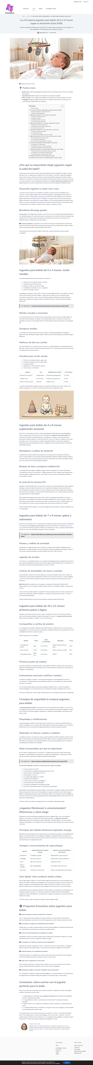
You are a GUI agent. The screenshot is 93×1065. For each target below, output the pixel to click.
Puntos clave (35, 108)
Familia (40, 8)
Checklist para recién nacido (39, 121)
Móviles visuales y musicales (38, 116)
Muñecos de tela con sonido (38, 119)
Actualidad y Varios (51, 8)
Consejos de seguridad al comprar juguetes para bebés (43, 142)
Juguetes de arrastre (37, 133)
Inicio (57, 1045)
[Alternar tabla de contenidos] (61, 106)
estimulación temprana (37, 196)
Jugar (33, 8)
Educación (26, 8)
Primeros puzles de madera (38, 139)
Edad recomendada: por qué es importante (42, 147)
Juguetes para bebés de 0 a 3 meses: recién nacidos (43, 115)
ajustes (58, 1063)
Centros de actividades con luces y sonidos (42, 134)
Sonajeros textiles (36, 118)
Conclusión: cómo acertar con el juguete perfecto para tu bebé (46, 157)
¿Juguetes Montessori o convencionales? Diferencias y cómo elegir (46, 149)
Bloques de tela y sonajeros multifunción (41, 126)
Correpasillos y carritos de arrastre (40, 137)
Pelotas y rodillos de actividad (39, 131)
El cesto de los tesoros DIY (38, 128)
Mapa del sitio (78, 1053)
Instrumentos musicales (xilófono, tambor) (42, 141)
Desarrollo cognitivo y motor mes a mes (41, 111)
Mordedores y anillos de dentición (39, 124)
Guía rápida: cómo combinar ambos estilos (42, 154)
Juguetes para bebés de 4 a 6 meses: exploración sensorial (44, 123)
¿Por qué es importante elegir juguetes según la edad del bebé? (46, 110)
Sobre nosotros (78, 1)
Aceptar (67, 1062)
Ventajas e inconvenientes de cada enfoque (42, 152)
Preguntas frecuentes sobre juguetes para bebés (42, 155)
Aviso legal (77, 1049)
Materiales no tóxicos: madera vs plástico (41, 146)
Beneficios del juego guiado (38, 113)
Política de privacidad (80, 1051)
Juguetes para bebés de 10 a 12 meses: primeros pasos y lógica (45, 136)
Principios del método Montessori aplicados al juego (44, 151)
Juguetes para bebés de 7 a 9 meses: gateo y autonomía (44, 129)
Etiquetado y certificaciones (38, 144)
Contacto (85, 1)
